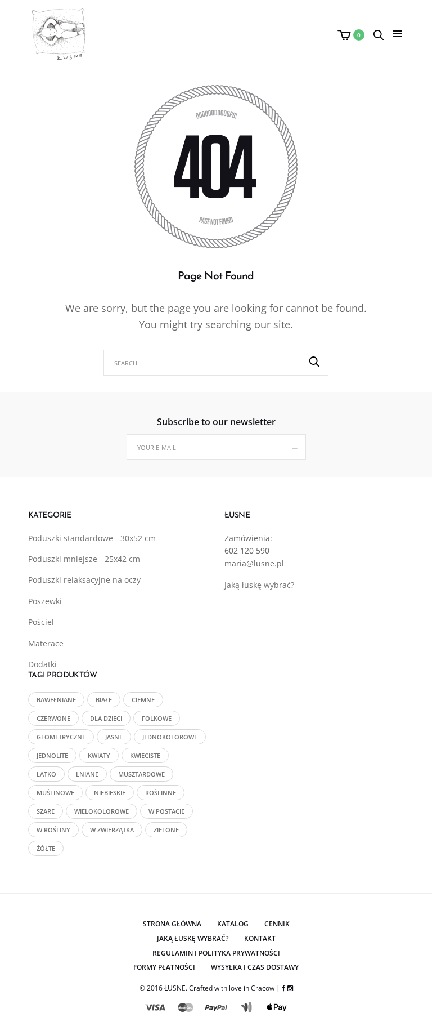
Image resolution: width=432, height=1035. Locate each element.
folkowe (157, 718)
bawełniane (56, 699)
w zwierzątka (112, 830)
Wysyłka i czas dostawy (255, 967)
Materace (46, 643)
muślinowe (55, 792)
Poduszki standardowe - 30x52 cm (92, 538)
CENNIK (277, 924)
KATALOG (233, 924)
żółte (46, 848)
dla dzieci (106, 718)
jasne (114, 737)
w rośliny (53, 830)
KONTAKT (260, 938)
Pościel (41, 622)
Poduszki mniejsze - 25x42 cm (84, 559)
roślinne (160, 792)
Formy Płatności (164, 967)
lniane (87, 774)
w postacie (166, 811)
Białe (104, 699)
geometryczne (61, 737)
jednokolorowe (169, 737)
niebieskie (109, 792)
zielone (166, 830)
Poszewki (45, 601)
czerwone (53, 718)
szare (46, 811)
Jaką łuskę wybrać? (259, 584)
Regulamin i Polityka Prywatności (216, 953)
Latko (46, 774)
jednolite (52, 755)
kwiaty (99, 755)
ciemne (143, 699)
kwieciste (145, 755)
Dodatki (42, 664)
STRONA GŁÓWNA (172, 924)
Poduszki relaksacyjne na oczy (84, 579)
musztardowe (141, 774)
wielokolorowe (101, 811)
